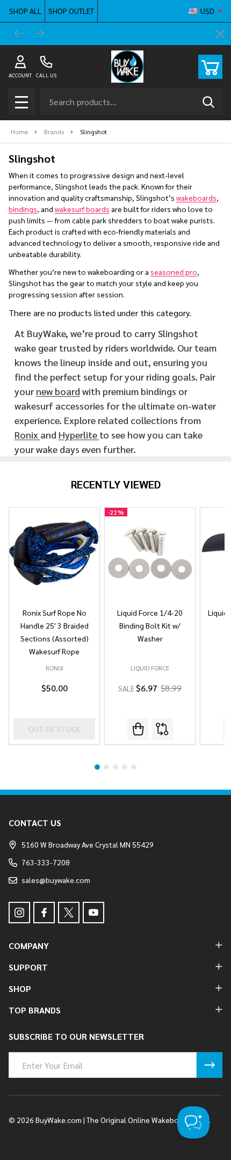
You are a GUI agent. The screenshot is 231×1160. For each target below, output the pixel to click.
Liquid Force (150, 667)
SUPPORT (28, 967)
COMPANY (29, 945)
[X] (69, 912)
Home (19, 131)
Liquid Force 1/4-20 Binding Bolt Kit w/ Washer (150, 625)
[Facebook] (44, 912)
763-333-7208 (45, 862)
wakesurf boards (82, 209)
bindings (23, 209)
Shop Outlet (71, 11)
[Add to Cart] (138, 729)
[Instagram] (19, 912)
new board (58, 391)
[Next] (39, 33)
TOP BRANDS (35, 1010)
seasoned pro (173, 271)
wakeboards (196, 197)
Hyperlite (79, 434)
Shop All (25, 11)
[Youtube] (93, 912)
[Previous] (19, 33)
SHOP (20, 988)
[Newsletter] (209, 1065)
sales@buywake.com (55, 880)
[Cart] (210, 67)
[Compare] (162, 729)
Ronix (27, 434)
